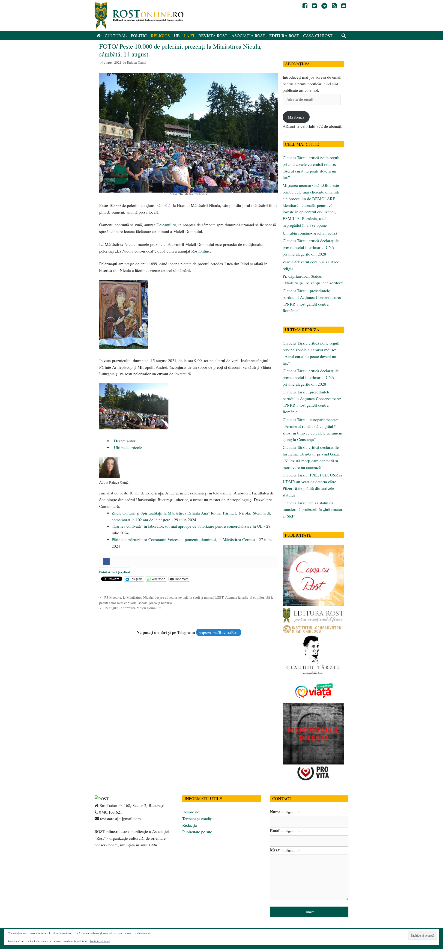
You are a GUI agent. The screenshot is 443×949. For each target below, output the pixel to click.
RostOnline (200, 251)
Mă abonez (296, 117)
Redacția (189, 825)
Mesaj (284, 850)
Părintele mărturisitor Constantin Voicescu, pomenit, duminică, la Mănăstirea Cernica (183, 539)
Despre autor (124, 440)
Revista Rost (212, 35)
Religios (160, 35)
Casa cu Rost (317, 35)
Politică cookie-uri (100, 941)
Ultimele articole (127, 447)
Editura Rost (284, 35)
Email (284, 831)
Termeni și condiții (198, 818)
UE (177, 35)
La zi (189, 35)
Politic (139, 35)
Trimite (309, 911)
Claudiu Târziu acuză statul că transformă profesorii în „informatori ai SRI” (313, 509)
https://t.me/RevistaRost (219, 632)
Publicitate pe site (197, 831)
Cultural (116, 35)
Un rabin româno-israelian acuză (310, 233)
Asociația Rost (248, 35)
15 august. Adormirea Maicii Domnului (132, 607)
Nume (284, 812)
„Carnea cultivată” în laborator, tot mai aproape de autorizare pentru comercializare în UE (187, 526)
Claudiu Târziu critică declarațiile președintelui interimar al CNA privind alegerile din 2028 (311, 247)
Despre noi (191, 812)
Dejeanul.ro (166, 224)
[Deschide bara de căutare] (343, 35)
